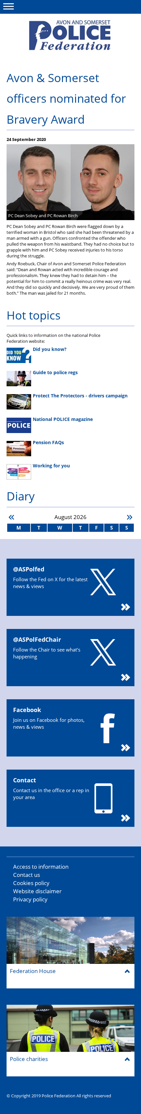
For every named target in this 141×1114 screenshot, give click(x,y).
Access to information (41, 866)
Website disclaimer (37, 891)
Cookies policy (31, 883)
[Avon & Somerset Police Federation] (70, 37)
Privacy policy (30, 899)
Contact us (26, 875)
